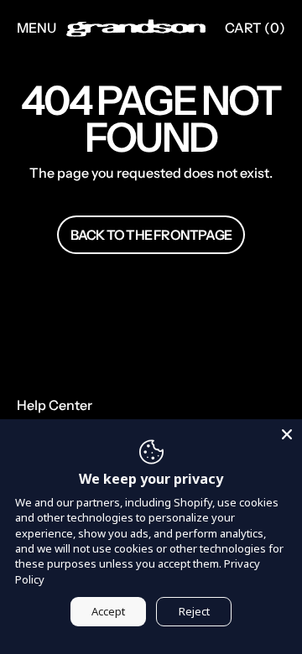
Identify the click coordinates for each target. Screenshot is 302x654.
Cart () (254, 32)
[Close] (287, 434)
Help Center (54, 405)
